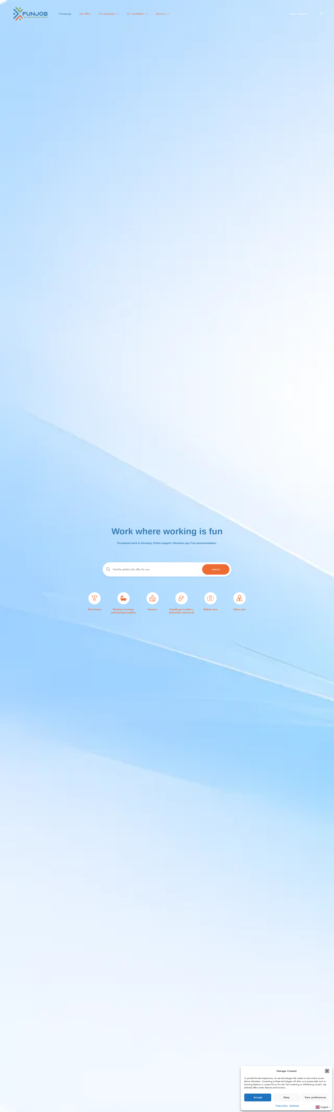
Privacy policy (282, 1105)
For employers (107, 14)
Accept (258, 1097)
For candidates (136, 14)
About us (161, 14)
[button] (327, 1071)
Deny (286, 1097)
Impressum (294, 1105)
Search (216, 569)
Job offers (85, 14)
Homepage (65, 14)
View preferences (315, 1097)
